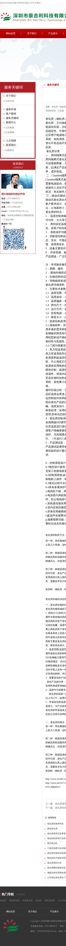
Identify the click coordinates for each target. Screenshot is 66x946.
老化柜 (39, 900)
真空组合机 (52, 843)
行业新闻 (9, 132)
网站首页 (10, 33)
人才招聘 (11, 140)
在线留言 (9, 150)
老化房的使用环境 (55, 824)
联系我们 (11, 145)
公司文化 (9, 101)
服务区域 (11, 109)
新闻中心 (11, 122)
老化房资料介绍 (54, 863)
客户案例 (11, 113)
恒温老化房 (27, 900)
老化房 (3, 900)
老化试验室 (50, 900)
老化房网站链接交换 (56, 868)
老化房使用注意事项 (56, 833)
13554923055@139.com (18, 211)
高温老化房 (52, 828)
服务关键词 (12, 118)
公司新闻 (9, 127)
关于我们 (32, 33)
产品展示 (53, 33)
